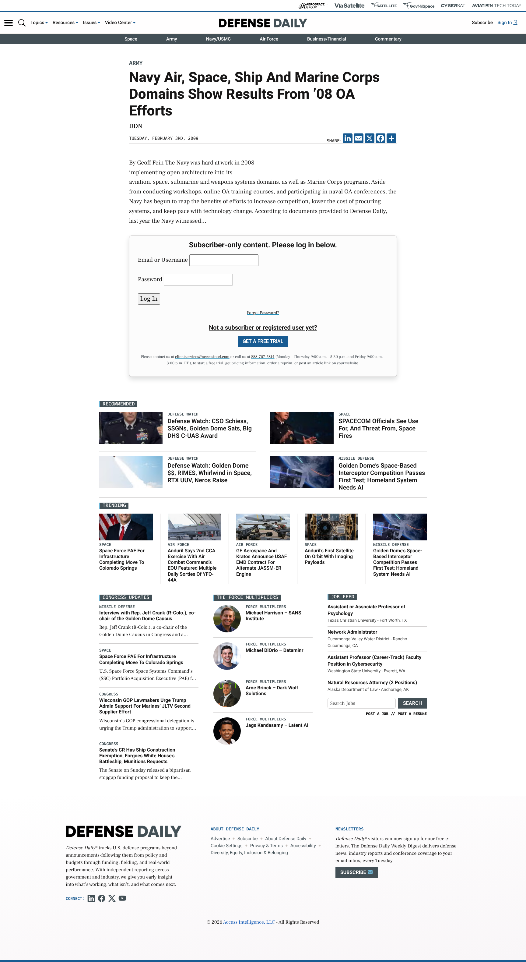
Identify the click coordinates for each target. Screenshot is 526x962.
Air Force (269, 39)
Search (412, 703)
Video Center (118, 22)
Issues (90, 22)
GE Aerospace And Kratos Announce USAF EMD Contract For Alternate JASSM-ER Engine (261, 562)
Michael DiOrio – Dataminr (274, 650)
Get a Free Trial (263, 341)
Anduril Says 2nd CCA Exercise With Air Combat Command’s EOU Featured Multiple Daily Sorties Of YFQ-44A (192, 565)
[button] (8, 23)
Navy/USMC (218, 39)
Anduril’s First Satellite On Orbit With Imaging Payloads (329, 556)
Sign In (505, 22)
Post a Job (377, 713)
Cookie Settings (227, 845)
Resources (64, 22)
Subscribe (482, 22)
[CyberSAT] (453, 5)
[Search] (22, 23)
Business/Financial (326, 39)
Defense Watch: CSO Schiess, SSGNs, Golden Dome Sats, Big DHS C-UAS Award (209, 428)
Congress (108, 694)
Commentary (388, 39)
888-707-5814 (263, 357)
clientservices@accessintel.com (202, 357)
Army (171, 39)
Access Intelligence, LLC (249, 922)
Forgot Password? (263, 313)
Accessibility (303, 845)
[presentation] (227, 618)
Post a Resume (412, 713)
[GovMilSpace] (418, 5)
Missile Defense (391, 545)
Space (130, 39)
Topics (37, 22)
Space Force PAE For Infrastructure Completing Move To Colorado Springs (122, 559)
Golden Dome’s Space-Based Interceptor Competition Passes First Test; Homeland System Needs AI (381, 476)
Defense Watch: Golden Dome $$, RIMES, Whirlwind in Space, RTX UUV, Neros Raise (209, 473)
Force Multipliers (266, 607)
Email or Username (163, 260)
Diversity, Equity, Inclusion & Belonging (249, 852)
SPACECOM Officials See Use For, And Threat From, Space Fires (378, 428)
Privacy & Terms (266, 845)
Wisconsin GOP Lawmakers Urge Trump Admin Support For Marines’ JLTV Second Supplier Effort (145, 706)
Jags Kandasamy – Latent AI (277, 725)
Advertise (220, 838)
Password (150, 279)
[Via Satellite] (349, 5)
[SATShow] (384, 5)
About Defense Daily (285, 838)
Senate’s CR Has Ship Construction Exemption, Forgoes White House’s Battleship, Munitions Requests (137, 755)
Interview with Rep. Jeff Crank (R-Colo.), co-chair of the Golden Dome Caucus (147, 615)
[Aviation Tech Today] (496, 5)
